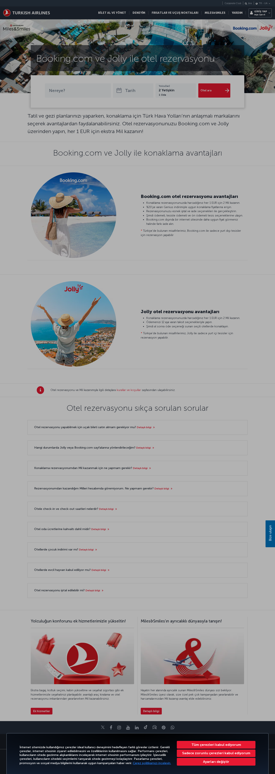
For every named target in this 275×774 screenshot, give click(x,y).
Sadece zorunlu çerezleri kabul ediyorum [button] (216, 753)
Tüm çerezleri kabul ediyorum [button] (216, 745)
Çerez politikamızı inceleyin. (152, 763)
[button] (216, 762)
